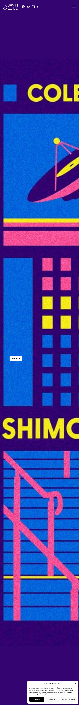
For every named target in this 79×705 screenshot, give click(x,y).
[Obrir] (38, 7)
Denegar (52, 699)
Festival (16, 358)
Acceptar (37, 699)
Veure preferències (68, 699)
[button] (75, 683)
